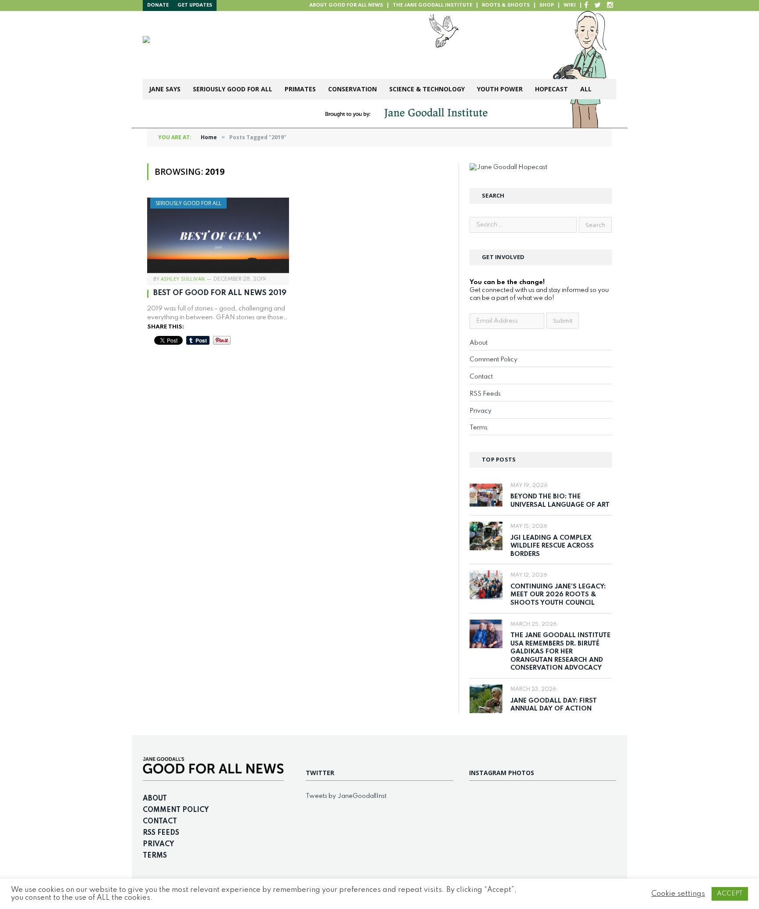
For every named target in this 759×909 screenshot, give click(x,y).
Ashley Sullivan (183, 278)
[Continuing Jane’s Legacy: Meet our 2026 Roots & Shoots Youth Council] (486, 584)
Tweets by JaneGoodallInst (346, 796)
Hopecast (551, 89)
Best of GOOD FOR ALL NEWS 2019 (219, 293)
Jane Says (165, 89)
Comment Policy (493, 360)
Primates (300, 89)
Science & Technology (427, 89)
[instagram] (610, 5)
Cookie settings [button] (678, 894)
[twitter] (597, 5)
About (479, 343)
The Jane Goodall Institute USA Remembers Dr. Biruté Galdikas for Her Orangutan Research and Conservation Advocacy (560, 651)
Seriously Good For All (232, 89)
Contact (481, 377)
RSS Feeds (485, 394)
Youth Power (500, 89)
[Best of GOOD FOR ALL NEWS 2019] (218, 235)
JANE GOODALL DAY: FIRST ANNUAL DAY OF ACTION (553, 705)
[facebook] (586, 5)
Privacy (481, 411)
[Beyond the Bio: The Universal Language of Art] (486, 495)
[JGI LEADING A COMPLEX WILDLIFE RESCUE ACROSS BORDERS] (486, 536)
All (586, 89)
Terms (479, 428)
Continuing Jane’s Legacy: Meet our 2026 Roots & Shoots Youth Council (558, 595)
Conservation (352, 89)
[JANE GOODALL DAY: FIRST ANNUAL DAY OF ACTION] (486, 699)
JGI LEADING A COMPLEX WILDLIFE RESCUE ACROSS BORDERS (552, 546)
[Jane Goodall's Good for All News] (279, 45)
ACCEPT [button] (730, 894)
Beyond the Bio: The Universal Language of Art (560, 501)
